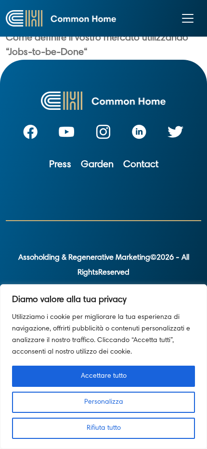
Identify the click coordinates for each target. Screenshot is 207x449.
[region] (103, 366)
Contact (140, 165)
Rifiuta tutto (104, 428)
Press (60, 165)
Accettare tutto (104, 376)
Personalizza (103, 402)
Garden (97, 165)
